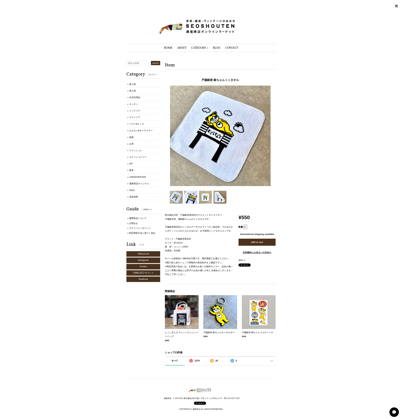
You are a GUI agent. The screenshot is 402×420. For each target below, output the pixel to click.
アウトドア (134, 117)
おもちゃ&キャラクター (141, 130)
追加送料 (133, 196)
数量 (241, 227)
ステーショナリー (138, 157)
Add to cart (257, 242)
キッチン (133, 104)
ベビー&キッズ (136, 124)
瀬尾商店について (138, 218)
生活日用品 (134, 97)
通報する (242, 260)
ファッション (135, 150)
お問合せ (133, 223)
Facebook (143, 279)
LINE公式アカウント (143, 272)
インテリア (134, 110)
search (155, 63)
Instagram (143, 260)
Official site (143, 253)
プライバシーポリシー (140, 228)
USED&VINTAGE (137, 177)
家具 (131, 170)
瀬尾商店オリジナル (139, 183)
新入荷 (132, 84)
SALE (132, 190)
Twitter (143, 266)
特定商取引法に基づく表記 (142, 233)
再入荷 (132, 90)
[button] (200, 48)
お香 (131, 144)
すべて (174, 360)
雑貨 (131, 137)
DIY (131, 163)
